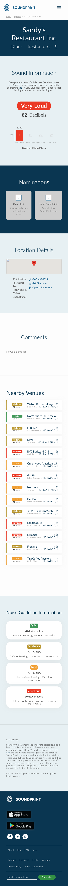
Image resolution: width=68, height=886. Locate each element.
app (20, 88)
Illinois (8, 16)
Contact (12, 860)
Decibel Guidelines (41, 860)
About (11, 850)
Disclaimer (24, 860)
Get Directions (39, 283)
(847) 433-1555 (40, 279)
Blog (19, 850)
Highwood (17, 16)
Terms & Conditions (33, 867)
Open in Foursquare (42, 288)
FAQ (27, 850)
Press (34, 850)
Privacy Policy (14, 867)
